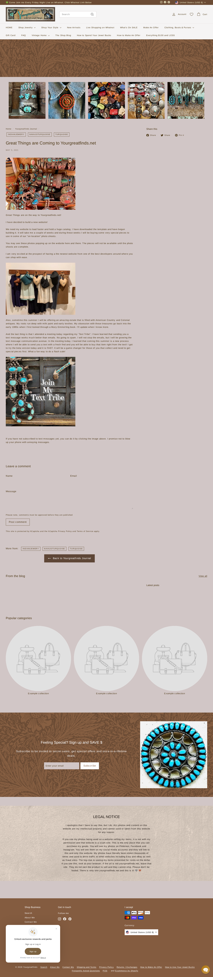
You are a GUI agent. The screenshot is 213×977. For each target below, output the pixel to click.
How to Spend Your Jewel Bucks (94, 35)
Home (8, 129)
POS (105, 971)
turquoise (61, 134)
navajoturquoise (39, 134)
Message (11, 491)
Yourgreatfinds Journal (26, 129)
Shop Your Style (50, 27)
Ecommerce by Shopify (126, 971)
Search (28, 913)
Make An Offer (151, 27)
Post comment (18, 522)
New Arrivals (73, 27)
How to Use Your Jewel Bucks (180, 967)
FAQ (23, 35)
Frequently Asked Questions (86, 971)
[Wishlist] (191, 14)
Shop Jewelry (25, 27)
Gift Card (11, 35)
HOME (9, 27)
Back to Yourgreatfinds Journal (72, 558)
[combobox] (77, 14)
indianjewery (16, 134)
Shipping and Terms (86, 967)
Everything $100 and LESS (160, 35)
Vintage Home (40, 35)
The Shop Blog (63, 35)
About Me (30, 917)
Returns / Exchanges (127, 967)
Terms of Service (85, 531)
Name (9, 476)
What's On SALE (129, 27)
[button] (205, 969)
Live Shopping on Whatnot (100, 27)
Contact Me (31, 922)
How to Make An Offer (128, 35)
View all (203, 576)
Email (73, 476)
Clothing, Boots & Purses (178, 27)
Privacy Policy (65, 531)
